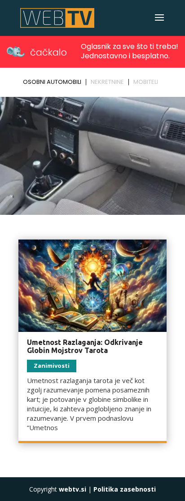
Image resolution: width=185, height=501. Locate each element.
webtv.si (72, 489)
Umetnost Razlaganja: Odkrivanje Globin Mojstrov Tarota (85, 346)
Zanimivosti (52, 366)
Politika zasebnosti (124, 489)
